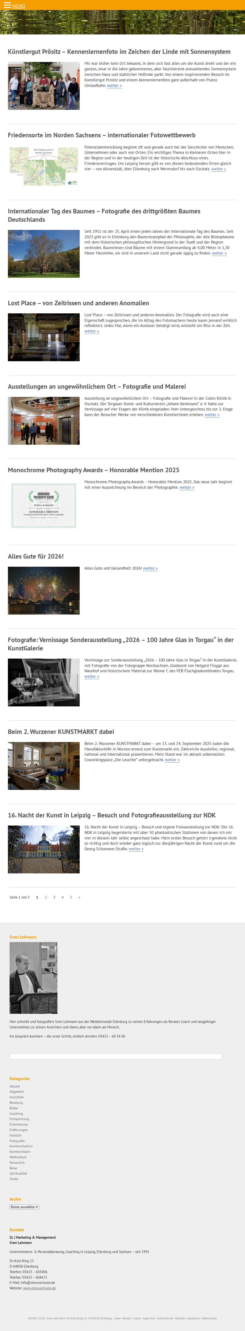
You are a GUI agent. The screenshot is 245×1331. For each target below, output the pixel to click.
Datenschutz (209, 1318)
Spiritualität (18, 1173)
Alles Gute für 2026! (36, 556)
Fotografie (17, 1140)
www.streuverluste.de (39, 1288)
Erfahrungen (19, 1129)
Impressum (193, 1318)
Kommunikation (21, 1146)
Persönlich (17, 1162)
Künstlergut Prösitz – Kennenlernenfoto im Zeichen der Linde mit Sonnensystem (119, 51)
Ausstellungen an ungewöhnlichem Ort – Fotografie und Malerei (97, 386)
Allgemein (17, 1091)
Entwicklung (19, 1124)
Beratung (16, 1102)
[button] (8, 5)
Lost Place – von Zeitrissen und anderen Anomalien (78, 303)
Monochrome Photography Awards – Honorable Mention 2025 (93, 470)
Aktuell (15, 1086)
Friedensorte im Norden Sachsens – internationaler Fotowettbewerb (101, 135)
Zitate (14, 1178)
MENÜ (18, 6)
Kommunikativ (20, 1151)
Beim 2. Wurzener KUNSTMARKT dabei (61, 731)
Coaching (16, 1113)
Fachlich (16, 1135)
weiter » (114, 85)
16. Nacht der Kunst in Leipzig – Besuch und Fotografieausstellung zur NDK (112, 815)
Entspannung (19, 1118)
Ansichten (17, 1097)
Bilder (14, 1108)
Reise (13, 1168)
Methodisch (18, 1157)
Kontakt (180, 1318)
